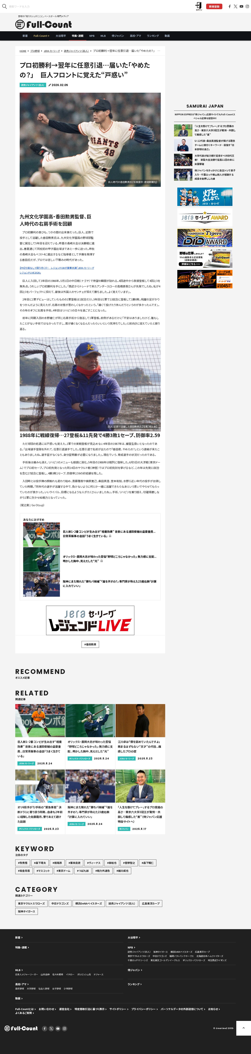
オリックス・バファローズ (194, 960)
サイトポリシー (118, 1009)
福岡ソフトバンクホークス (181, 955)
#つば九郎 (83, 871)
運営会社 (64, 1009)
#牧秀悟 (22, 863)
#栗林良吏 (74, 863)
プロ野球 (35, 51)
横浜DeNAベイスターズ (88, 903)
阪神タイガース (26, 911)
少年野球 (68, 988)
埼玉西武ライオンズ (217, 960)
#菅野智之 (129, 863)
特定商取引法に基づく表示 (90, 1009)
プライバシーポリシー (143, 1009)
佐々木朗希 (57, 974)
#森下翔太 (40, 863)
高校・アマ (135, 36)
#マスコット (43, 871)
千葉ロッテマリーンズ (138, 960)
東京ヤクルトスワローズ (31, 903)
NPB (92, 36)
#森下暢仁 (148, 863)
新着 (25, 36)
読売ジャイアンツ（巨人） (76, 51)
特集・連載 (77, 36)
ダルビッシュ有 (84, 974)
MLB (103, 36)
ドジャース (98, 974)
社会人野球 (43, 988)
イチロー (70, 974)
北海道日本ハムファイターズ (209, 955)
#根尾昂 (57, 863)
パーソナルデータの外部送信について (182, 1009)
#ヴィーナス (94, 863)
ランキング (153, 36)
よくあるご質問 (23, 1013)
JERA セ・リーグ (52, 51)
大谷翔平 (61, 36)
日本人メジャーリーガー (26, 974)
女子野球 (56, 988)
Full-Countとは (24, 1009)
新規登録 (214, 6)
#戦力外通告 (102, 871)
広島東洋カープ (150, 903)
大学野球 (31, 988)
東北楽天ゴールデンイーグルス (165, 960)
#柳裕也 (111, 863)
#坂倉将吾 (24, 871)
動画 (167, 36)
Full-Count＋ (42, 36)
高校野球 (19, 988)
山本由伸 (45, 974)
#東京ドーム (63, 871)
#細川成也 (122, 871)
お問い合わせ (46, 1009)
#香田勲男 (90, 644)
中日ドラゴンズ (60, 903)
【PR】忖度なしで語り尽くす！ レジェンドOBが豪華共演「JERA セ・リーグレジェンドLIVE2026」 (57, 270)
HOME (23, 51)
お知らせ (213, 1009)
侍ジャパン (118, 36)
